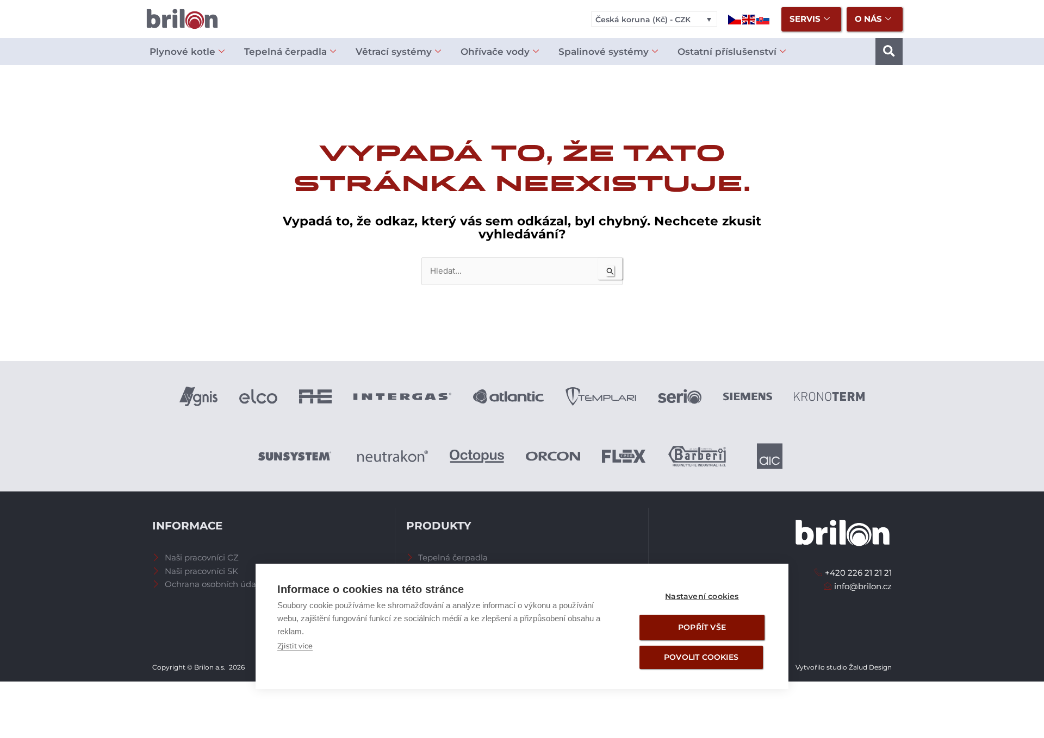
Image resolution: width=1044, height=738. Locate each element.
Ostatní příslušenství (727, 51)
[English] (749, 19)
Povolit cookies (701, 657)
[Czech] (735, 19)
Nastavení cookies (701, 596)
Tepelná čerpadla (285, 51)
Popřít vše (702, 627)
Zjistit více (295, 645)
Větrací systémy (394, 51)
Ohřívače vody (495, 51)
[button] (889, 51)
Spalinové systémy (603, 51)
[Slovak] (763, 19)
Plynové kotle (182, 51)
